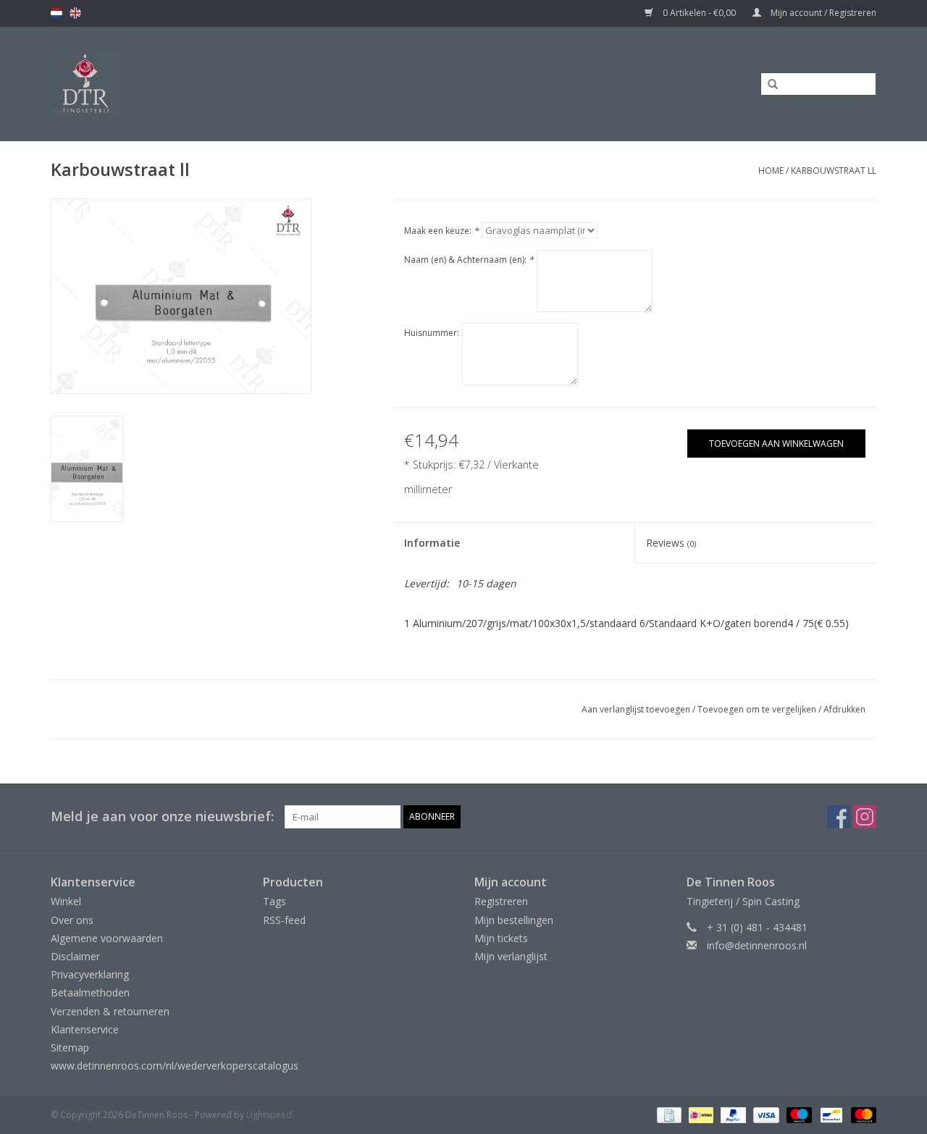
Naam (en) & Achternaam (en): (469, 259)
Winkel (66, 901)
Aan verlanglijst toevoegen (636, 709)
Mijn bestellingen (513, 920)
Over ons (72, 920)
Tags (274, 901)
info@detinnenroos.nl (757, 945)
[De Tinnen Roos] (201, 84)
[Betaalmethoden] (668, 1115)
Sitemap (70, 1047)
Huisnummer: (431, 333)
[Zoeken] (767, 84)
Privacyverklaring (90, 974)
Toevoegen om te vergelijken (757, 709)
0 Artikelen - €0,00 (699, 13)
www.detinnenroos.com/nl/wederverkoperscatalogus (174, 1065)
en (75, 13)
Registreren (501, 901)
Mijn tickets (501, 938)
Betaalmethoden (90, 992)
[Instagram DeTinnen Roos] (864, 816)
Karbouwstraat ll (833, 170)
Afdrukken (844, 709)
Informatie (432, 543)
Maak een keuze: (441, 230)
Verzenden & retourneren (110, 1011)
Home (771, 170)
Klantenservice (85, 1029)
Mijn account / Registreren (822, 13)
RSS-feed (284, 920)
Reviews (671, 543)
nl (56, 13)
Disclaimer (75, 956)
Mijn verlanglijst (511, 956)
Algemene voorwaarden (107, 938)
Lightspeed (269, 1115)
